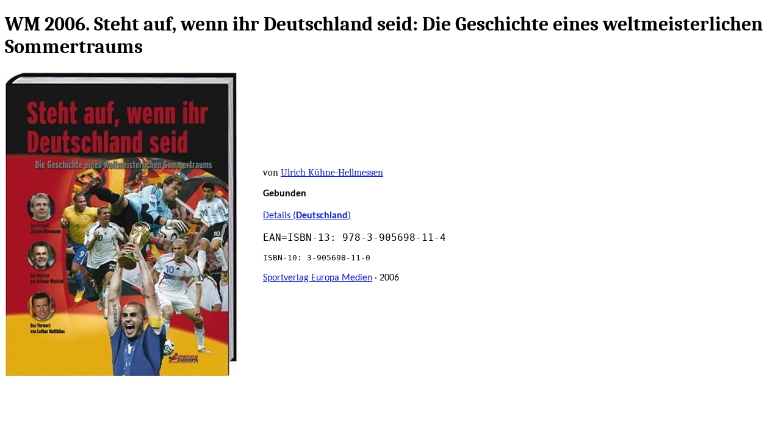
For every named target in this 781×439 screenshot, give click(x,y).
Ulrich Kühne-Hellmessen (332, 172)
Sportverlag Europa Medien (317, 278)
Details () (307, 216)
